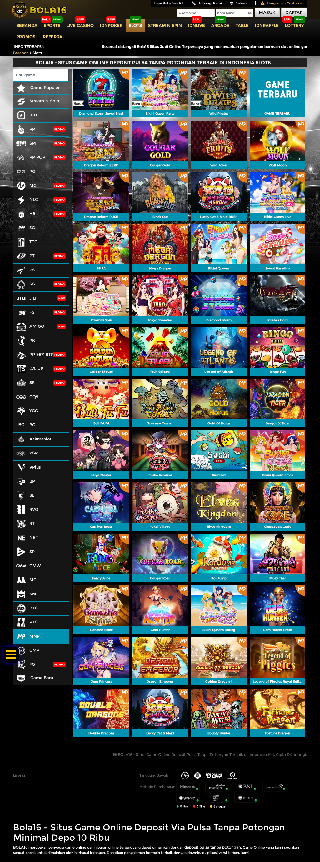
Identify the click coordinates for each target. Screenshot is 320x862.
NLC (33, 199)
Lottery (294, 25)
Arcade (220, 25)
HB (32, 213)
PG (32, 171)
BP (32, 481)
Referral (54, 36)
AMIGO (36, 326)
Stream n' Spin (44, 100)
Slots (135, 25)
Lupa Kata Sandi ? (169, 3)
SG (32, 283)
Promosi (26, 36)
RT (32, 523)
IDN (33, 114)
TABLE (242, 25)
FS (31, 312)
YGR (33, 452)
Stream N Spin (165, 25)
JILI (32, 297)
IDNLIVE (196, 25)
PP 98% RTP (41, 354)
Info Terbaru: (29, 46)
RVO (33, 509)
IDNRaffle (267, 25)
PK (32, 340)
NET (33, 537)
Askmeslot (40, 438)
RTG (33, 621)
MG (33, 185)
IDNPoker (111, 25)
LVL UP (36, 368)
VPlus (35, 466)
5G (32, 227)
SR (32, 382)
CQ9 (33, 396)
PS (32, 269)
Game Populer (44, 87)
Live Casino (80, 25)
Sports (52, 25)
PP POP (37, 157)
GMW (35, 565)
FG (32, 664)
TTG (33, 241)
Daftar (294, 12)
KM (32, 593)
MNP (34, 636)
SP (32, 551)
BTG (33, 607)
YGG (33, 410)
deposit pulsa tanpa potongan (212, 847)
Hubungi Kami (210, 3)
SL (31, 495)
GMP (34, 650)
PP (32, 128)
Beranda (27, 25)
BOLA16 (20, 847)
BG (32, 424)
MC (33, 579)
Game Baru (41, 677)
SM (32, 143)
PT (32, 255)
